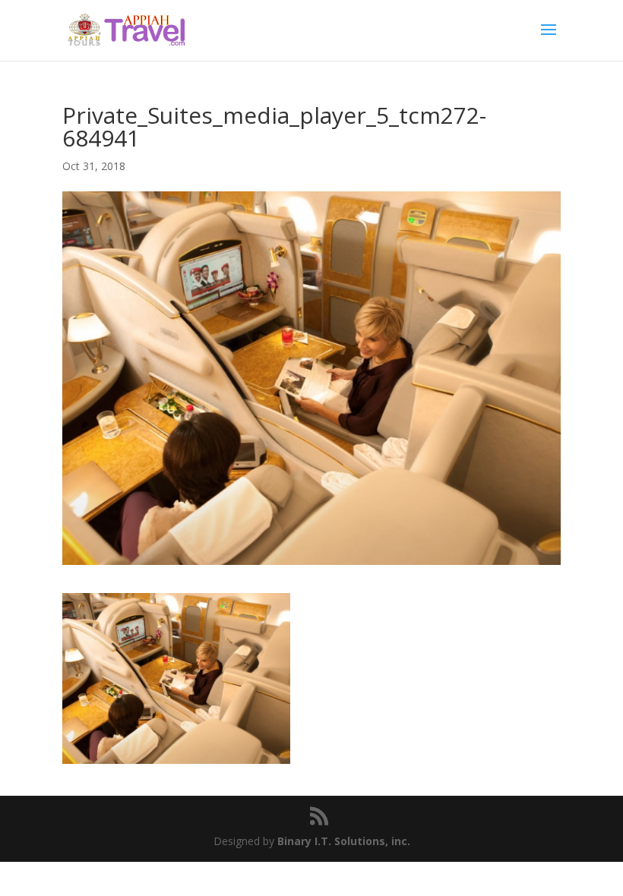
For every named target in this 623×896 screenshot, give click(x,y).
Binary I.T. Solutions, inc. (343, 841)
